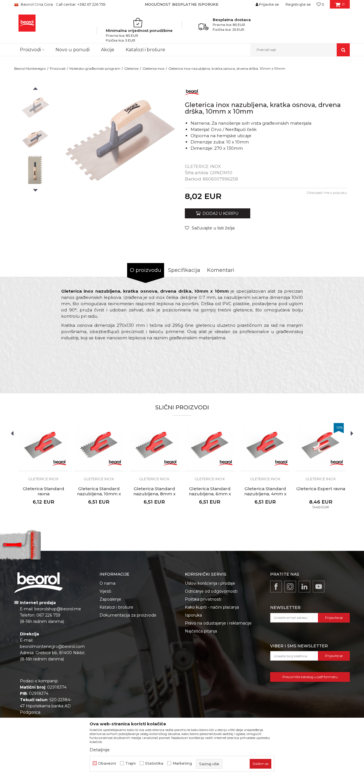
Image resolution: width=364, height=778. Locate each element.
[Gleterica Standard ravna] (43, 446)
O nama (107, 583)
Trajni (130, 763)
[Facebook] (276, 586)
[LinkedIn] (304, 586)
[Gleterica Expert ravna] (320, 446)
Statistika (154, 763)
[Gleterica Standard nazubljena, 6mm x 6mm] (209, 446)
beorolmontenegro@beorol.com (52, 646)
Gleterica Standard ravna (43, 491)
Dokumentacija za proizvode (128, 615)
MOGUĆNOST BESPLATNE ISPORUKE (181, 4)
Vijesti (105, 591)
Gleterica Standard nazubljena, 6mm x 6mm (210, 494)
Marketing (182, 763)
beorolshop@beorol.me (57, 608)
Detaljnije (100, 749)
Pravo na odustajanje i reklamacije (218, 623)
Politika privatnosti (203, 599)
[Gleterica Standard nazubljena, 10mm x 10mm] (98, 446)
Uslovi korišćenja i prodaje (210, 583)
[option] (182, 4)
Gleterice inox (153, 68)
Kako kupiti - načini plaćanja (212, 607)
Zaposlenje (110, 599)
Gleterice (131, 68)
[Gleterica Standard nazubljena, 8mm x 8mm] (154, 446)
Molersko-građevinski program (94, 68)
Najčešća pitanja (201, 631)
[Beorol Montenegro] (27, 23)
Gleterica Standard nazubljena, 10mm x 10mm (99, 494)
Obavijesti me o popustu (327, 192)
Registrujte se (298, 4)
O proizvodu (145, 270)
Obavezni (107, 763)
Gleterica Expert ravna (320, 488)
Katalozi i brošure (116, 607)
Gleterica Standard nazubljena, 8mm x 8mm (154, 494)
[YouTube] (318, 586)
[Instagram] (290, 586)
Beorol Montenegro (30, 68)
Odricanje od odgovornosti (211, 591)
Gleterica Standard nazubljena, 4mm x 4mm (265, 494)
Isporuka (193, 615)
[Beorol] (192, 91)
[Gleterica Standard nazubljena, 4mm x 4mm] (265, 446)
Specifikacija (184, 270)
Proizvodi (57, 68)
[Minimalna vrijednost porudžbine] (139, 22)
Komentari (220, 270)
